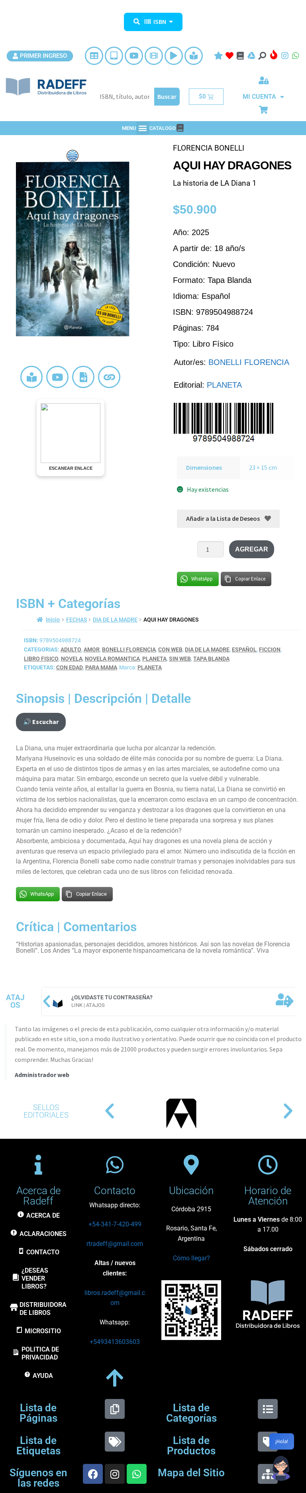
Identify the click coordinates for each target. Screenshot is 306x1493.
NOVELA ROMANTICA (112, 658)
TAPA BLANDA (211, 658)
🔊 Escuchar (41, 722)
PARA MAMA (101, 667)
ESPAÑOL (244, 649)
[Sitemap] (268, 1474)
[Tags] (115, 1442)
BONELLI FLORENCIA (248, 362)
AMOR (92, 649)
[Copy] (115, 1409)
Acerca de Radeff (38, 1196)
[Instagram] (115, 1474)
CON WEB (170, 649)
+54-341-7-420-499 (114, 1224)
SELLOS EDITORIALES (46, 1111)
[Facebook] (93, 1474)
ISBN (159, 22)
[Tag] (268, 1442)
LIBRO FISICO (41, 658)
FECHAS (76, 619)
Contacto (114, 1191)
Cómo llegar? (191, 1258)
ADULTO (71, 649)
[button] (142, 128)
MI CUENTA (259, 96)
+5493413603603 (115, 1342)
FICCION (269, 649)
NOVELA (71, 658)
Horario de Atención (267, 1196)
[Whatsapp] (137, 1474)
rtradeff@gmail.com (114, 1244)
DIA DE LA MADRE (115, 619)
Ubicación (191, 1191)
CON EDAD (69, 667)
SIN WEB (180, 658)
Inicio (53, 619)
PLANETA (224, 385)
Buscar (167, 96)
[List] (268, 1409)
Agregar (251, 549)
